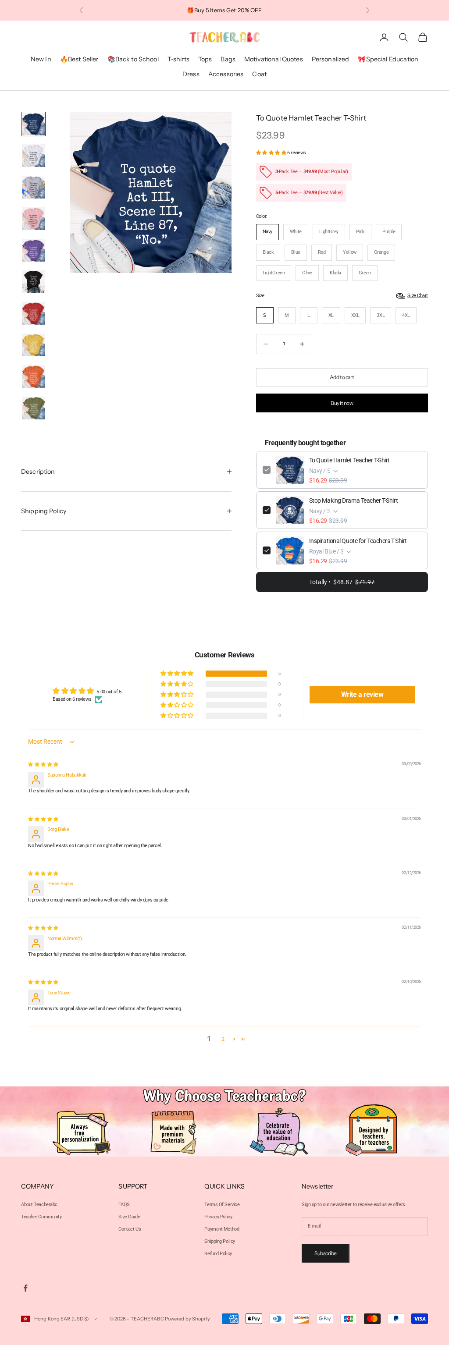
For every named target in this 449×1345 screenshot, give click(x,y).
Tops (205, 59)
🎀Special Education (388, 59)
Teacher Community (41, 1217)
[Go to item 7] (33, 313)
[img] (43, 764)
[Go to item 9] (33, 376)
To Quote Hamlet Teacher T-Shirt (349, 460)
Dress (191, 74)
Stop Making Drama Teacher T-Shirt (353, 500)
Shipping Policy (219, 1241)
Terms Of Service (221, 1204)
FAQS (123, 1204)
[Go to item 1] (33, 124)
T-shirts (178, 59)
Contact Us (129, 1229)
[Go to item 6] (33, 282)
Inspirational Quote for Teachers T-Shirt (358, 540)
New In (41, 59)
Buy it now (342, 403)
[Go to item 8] (33, 345)
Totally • (341, 582)
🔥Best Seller (79, 59)
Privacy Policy (218, 1217)
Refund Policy (218, 1253)
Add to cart (342, 377)
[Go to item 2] (33, 155)
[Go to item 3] (33, 187)
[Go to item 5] (33, 250)
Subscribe (325, 1253)
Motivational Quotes (273, 59)
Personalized (330, 59)
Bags (228, 59)
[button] (271, 153)
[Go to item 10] (33, 408)
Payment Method (221, 1229)
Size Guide (129, 1217)
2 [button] (223, 1039)
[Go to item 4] (33, 218)
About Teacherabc (39, 1204)
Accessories (226, 74)
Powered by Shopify (187, 1319)
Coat (259, 74)
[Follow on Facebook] (25, 1288)
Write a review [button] (362, 694)
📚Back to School (133, 59)
